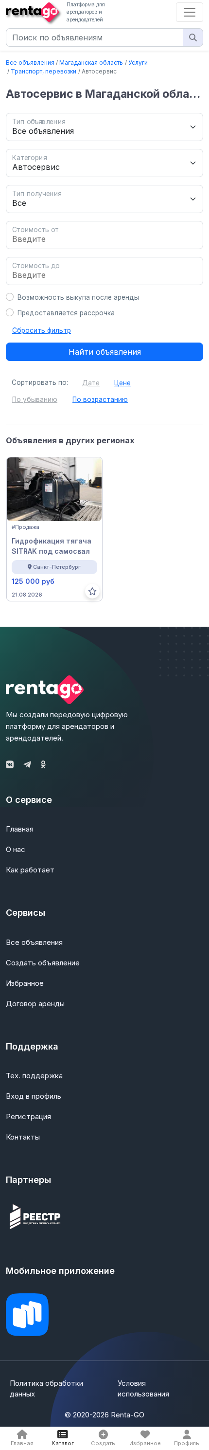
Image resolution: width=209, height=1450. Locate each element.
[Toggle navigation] (189, 12)
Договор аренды (35, 1003)
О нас (15, 849)
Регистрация (28, 1116)
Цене (122, 383)
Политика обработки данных (46, 1388)
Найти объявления (105, 352)
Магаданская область (91, 62)
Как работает (30, 869)
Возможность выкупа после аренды (78, 297)
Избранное (25, 983)
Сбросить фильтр (41, 330)
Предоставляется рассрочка (66, 313)
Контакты (23, 1137)
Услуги (138, 62)
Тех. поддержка (34, 1075)
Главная (20, 829)
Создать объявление (43, 962)
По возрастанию (100, 399)
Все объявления (30, 62)
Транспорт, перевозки (43, 71)
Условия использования (143, 1388)
